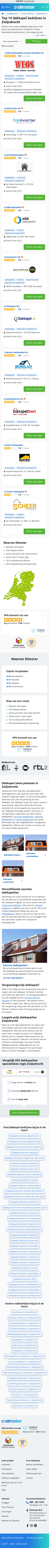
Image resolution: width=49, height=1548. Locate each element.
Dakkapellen (12, 13)
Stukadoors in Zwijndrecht (24, 1350)
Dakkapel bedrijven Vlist (25, 1279)
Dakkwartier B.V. (13, 108)
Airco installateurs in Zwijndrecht (24, 1361)
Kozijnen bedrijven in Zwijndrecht (24, 1317)
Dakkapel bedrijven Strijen (25, 1268)
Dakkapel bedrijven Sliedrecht (24, 1257)
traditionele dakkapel (11, 905)
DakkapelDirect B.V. (14, 399)
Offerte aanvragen (34, 98)
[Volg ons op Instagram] (31, 1525)
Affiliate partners (34, 1473)
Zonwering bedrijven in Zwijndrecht (24, 1383)
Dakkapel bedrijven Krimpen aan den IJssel (24, 1196)
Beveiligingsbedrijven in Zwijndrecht (24, 1334)
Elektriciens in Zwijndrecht (24, 1345)
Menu (7, 7)
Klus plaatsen (8, 1473)
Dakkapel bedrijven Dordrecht (24, 1163)
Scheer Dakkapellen (16, 492)
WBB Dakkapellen (14, 207)
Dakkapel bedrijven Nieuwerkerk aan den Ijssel (24, 1207)
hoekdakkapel (8, 914)
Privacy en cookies (35, 1537)
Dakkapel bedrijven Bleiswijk (25, 1152)
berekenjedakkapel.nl (15, 155)
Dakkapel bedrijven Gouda (25, 1180)
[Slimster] (4, 13)
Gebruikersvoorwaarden (13, 1537)
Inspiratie (6, 1464)
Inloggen (6, 1502)
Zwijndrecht (41, 13)
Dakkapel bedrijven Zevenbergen (25, 1290)
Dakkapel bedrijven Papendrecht (24, 1224)
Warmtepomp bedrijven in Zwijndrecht (24, 1367)
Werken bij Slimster (10, 1520)
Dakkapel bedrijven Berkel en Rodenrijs (24, 1147)
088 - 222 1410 (36, 1502)
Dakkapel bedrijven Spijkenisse (24, 1262)
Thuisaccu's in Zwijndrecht (24, 1394)
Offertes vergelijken (11, 1478)
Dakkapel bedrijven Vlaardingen (24, 1273)
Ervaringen (7, 1511)
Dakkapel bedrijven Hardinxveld (24, 1185)
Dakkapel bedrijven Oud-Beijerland (24, 1218)
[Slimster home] (24, 7)
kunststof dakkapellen (24, 816)
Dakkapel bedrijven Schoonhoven (24, 1251)
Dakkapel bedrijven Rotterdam (24, 1240)
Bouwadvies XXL (13, 257)
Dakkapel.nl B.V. (13, 306)
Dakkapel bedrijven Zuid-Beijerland (24, 1295)
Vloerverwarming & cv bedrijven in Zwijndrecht (24, 1372)
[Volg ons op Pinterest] (35, 1525)
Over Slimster (8, 1507)
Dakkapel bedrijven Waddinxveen (24, 1284)
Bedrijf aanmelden (34, 1464)
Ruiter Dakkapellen (14, 445)
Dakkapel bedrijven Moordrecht (24, 1202)
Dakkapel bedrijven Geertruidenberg (24, 1174)
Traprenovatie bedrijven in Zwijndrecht (24, 1400)
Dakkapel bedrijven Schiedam (24, 1246)
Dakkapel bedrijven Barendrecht (24, 1136)
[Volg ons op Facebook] (27, 1525)
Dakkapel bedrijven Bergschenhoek (24, 1141)
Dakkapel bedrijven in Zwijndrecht (24, 1378)
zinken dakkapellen (25, 819)
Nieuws (5, 1516)
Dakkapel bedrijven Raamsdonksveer (24, 1229)
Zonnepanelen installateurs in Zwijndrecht (24, 1356)
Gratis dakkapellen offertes (24, 1112)
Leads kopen (32, 1469)
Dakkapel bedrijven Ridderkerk (24, 1235)
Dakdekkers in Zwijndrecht (24, 1339)
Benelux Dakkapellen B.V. (17, 352)
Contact (29, 1478)
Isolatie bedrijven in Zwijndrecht (24, 1389)
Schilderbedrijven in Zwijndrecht (24, 1328)
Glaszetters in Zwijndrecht (24, 1405)
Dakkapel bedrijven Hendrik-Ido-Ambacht (24, 1191)
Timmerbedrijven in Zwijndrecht (24, 1323)
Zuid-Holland (27, 13)
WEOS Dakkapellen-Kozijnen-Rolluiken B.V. (25, 53)
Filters (38, 41)
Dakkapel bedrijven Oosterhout (24, 1213)
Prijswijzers (7, 1469)
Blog (4, 1489)
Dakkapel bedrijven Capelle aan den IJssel (24, 1158)
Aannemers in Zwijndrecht (24, 1312)
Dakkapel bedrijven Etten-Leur (24, 1169)
